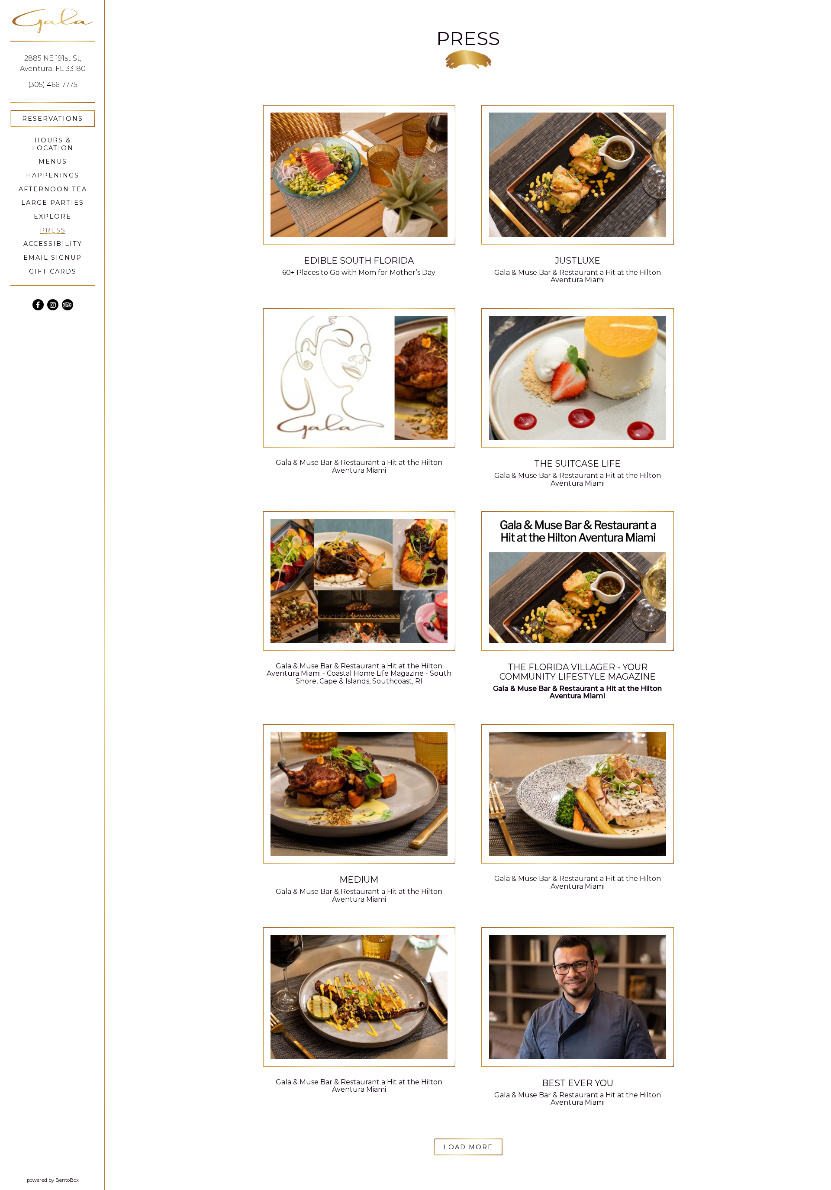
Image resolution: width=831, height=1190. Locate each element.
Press (53, 230)
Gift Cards (53, 271)
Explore (52, 216)
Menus (53, 161)
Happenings (52, 175)
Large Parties (52, 202)
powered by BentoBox (66, 1180)
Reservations (58, 118)
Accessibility (52, 244)
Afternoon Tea (53, 189)
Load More (473, 1147)
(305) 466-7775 (52, 85)
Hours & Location (53, 144)
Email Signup (52, 257)
